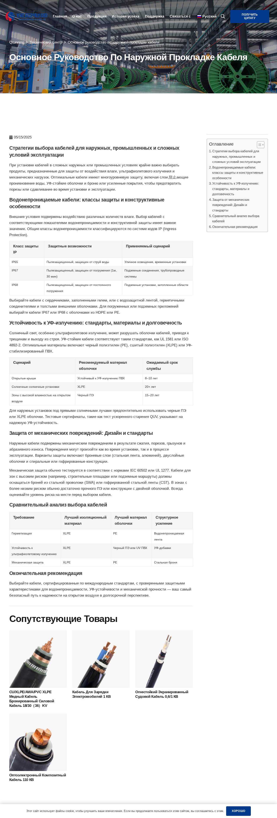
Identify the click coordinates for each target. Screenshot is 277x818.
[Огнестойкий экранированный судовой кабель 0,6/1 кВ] (164, 633)
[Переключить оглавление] (258, 144)
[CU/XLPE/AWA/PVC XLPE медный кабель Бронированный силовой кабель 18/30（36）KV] (38, 633)
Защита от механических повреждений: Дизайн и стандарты (231, 205)
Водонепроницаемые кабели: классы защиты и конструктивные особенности (237, 173)
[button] (223, 16)
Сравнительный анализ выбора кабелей (235, 218)
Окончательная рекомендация (235, 227)
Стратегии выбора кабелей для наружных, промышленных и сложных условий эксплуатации (236, 156)
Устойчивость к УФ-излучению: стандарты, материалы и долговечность (235, 189)
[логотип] (27, 16)
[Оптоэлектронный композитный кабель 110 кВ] (38, 716)
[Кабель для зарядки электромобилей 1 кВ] (101, 633)
